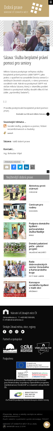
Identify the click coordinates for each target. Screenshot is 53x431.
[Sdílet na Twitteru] (19, 167)
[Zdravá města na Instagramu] (17, 331)
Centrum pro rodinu (36, 206)
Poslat (7, 167)
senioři (10, 133)
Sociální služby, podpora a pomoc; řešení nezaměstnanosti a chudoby (26, 127)
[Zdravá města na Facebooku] (5, 331)
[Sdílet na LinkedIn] (26, 167)
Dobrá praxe (16, 8)
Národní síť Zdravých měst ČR (23, 313)
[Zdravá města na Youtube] (23, 331)
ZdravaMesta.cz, (10, 317)
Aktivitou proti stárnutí (37, 187)
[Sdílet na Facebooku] (13, 167)
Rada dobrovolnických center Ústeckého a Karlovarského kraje (39, 267)
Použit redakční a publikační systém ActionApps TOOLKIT (26, 419)
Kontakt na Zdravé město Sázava (31, 114)
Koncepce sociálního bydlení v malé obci (38, 285)
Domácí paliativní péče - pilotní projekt (38, 246)
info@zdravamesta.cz (11, 416)
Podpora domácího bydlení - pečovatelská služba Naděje (39, 227)
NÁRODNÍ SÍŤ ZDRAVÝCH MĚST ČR (16, 424)
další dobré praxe (21, 141)
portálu (23, 380)
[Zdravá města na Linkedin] (11, 331)
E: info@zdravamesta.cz (13, 319)
